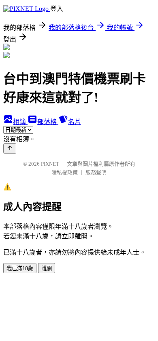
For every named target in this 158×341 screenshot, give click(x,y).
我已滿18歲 (19, 268)
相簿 (20, 121)
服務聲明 (96, 172)
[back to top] (9, 148)
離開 (46, 268)
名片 (74, 121)
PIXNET (50, 164)
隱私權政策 (64, 172)
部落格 (47, 121)
